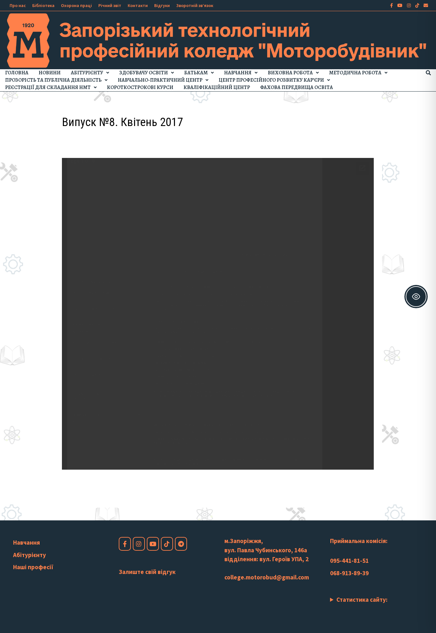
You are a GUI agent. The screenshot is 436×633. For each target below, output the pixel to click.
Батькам (196, 72)
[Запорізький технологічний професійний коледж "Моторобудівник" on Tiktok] (167, 544)
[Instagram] (409, 5)
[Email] (426, 5)
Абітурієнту (87, 72)
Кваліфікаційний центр (217, 87)
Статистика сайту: (361, 599)
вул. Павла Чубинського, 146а (265, 550)
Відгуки (162, 5)
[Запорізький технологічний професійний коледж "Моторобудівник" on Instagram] (139, 544)
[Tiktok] (418, 5)
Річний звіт (109, 5)
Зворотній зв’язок (194, 5)
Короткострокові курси (140, 87)
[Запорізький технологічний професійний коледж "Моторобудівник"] (218, 40)
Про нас (18, 5)
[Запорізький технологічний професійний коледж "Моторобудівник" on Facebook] (125, 544)
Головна (16, 72)
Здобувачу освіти (143, 72)
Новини (50, 72)
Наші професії (33, 567)
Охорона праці (76, 5)
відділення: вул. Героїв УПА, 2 (266, 559)
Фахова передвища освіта (296, 87)
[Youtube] (400, 5)
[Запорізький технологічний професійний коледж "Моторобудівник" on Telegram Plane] (181, 544)
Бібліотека (43, 5)
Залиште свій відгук (147, 572)
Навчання (238, 72)
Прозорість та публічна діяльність (53, 80)
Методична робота (355, 72)
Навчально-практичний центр (160, 80)
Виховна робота (290, 72)
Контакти (138, 5)
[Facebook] (392, 5)
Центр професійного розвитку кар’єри (271, 80)
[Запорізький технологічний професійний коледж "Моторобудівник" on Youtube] (153, 544)
